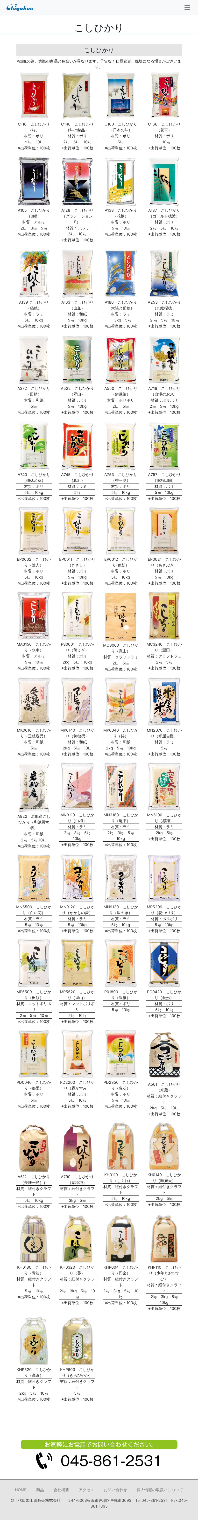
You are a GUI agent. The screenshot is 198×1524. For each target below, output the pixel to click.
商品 (40, 1489)
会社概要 (61, 1489)
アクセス (86, 1489)
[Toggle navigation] (187, 7)
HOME (21, 1489)
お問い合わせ (115, 1489)
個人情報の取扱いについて (160, 1489)
